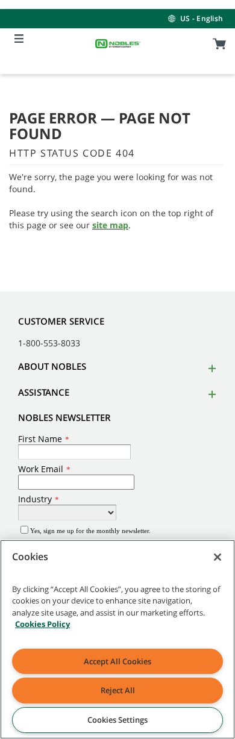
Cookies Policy (42, 624)
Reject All (118, 690)
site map (110, 225)
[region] (117, 639)
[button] (210, 368)
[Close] (217, 557)
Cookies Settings (117, 719)
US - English (201, 18)
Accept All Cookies (117, 661)
